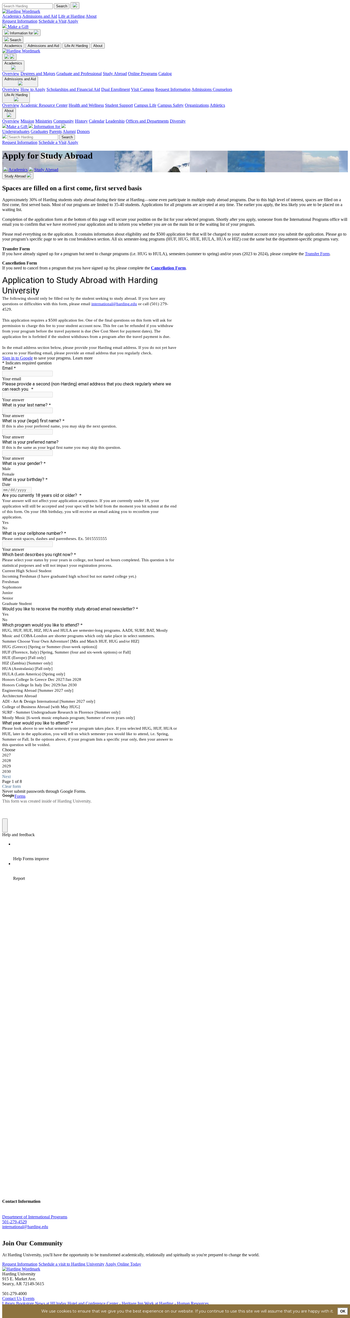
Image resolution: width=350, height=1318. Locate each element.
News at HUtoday (50, 1303)
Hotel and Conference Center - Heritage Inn (105, 1303)
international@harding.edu (25, 1226)
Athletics (217, 105)
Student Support (119, 105)
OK (342, 1311)
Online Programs (142, 73)
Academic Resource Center (44, 105)
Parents (55, 131)
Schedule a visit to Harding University (71, 1264)
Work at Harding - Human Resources (176, 1303)
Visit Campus (142, 89)
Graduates (39, 131)
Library (8, 1303)
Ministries (43, 121)
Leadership (115, 121)
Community (63, 121)
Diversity (178, 121)
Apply (72, 21)
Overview (10, 73)
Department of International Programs (34, 1217)
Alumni (69, 131)
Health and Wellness (86, 105)
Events (28, 1298)
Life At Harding (76, 46)
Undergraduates (16, 131)
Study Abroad (115, 73)
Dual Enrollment (115, 89)
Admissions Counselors (211, 89)
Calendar (96, 121)
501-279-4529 (14, 1221)
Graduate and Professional (79, 73)
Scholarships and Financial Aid (73, 89)
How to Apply (33, 89)
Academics (11, 16)
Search (15, 40)
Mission (27, 121)
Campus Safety (171, 105)
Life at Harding (71, 16)
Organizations (197, 105)
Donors (83, 131)
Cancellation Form (168, 268)
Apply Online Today (123, 1264)
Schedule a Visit (52, 21)
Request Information (19, 21)
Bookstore (25, 1303)
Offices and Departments (147, 121)
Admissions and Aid (39, 16)
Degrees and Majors (38, 73)
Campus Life (145, 105)
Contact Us (12, 1298)
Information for (22, 33)
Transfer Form (317, 253)
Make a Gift (18, 26)
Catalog (165, 73)
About (91, 16)
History (81, 121)
